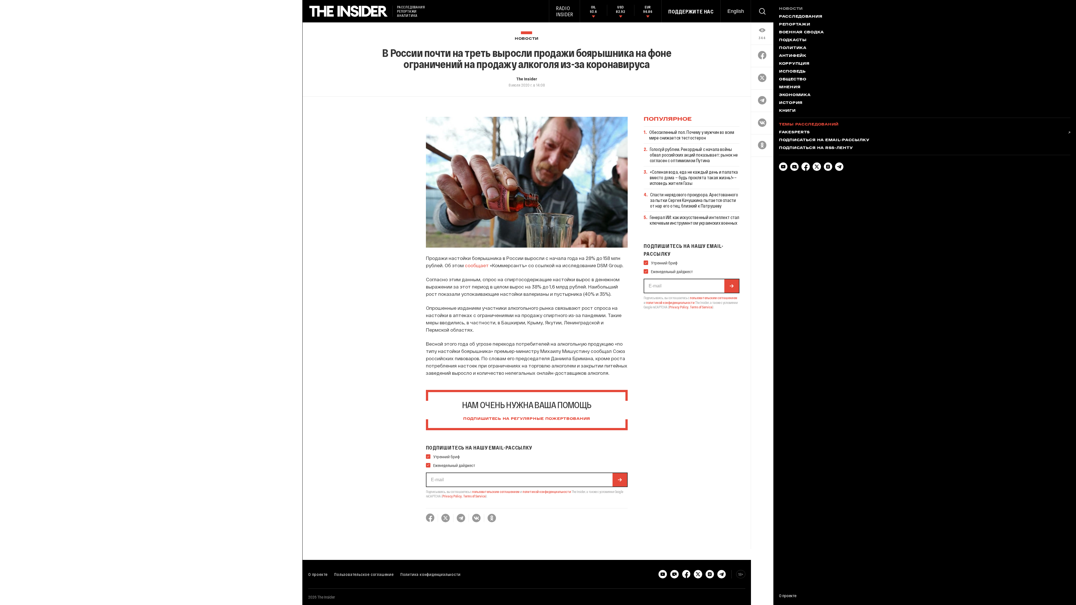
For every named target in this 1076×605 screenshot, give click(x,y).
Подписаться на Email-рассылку (824, 140)
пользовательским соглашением (496, 492)
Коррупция (794, 64)
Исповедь (792, 71)
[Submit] (620, 480)
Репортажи (794, 24)
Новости (527, 38)
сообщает (477, 265)
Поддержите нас (691, 11)
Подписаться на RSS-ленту (816, 148)
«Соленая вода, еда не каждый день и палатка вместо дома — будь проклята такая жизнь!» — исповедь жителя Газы (694, 177)
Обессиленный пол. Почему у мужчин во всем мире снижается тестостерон (691, 134)
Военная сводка (801, 32)
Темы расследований (809, 124)
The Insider (526, 78)
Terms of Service (474, 496)
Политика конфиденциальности (430, 574)
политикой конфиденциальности (547, 492)
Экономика (794, 95)
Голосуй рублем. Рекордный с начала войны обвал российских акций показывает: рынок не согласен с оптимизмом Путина (694, 154)
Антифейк (792, 56)
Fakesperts (794, 132)
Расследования (800, 16)
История (791, 103)
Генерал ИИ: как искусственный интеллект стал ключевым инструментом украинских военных (694, 220)
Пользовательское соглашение (364, 574)
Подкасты (793, 40)
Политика (792, 48)
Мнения (789, 87)
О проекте (318, 574)
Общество (792, 79)
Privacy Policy (452, 496)
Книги (787, 111)
